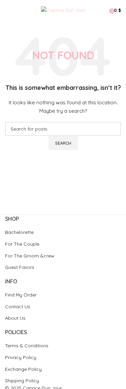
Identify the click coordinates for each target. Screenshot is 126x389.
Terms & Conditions (26, 346)
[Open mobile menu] (8, 10)
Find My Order (21, 295)
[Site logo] (63, 10)
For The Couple (22, 244)
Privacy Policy (20, 357)
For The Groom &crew (29, 256)
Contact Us (17, 307)
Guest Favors (19, 267)
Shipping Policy (22, 381)
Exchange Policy (23, 369)
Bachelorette (19, 232)
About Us (15, 318)
